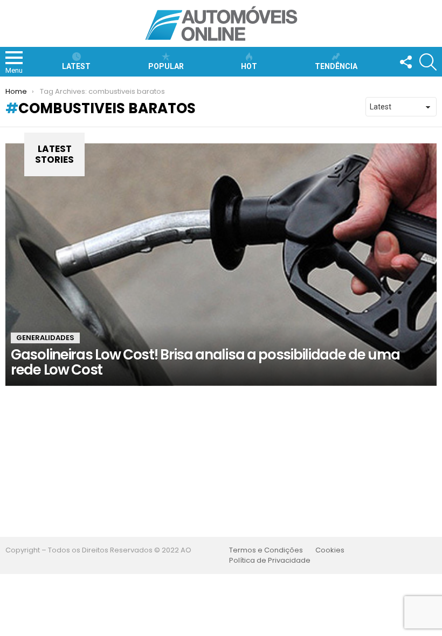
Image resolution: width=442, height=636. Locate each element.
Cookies (329, 550)
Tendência (336, 66)
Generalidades (45, 338)
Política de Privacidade (269, 560)
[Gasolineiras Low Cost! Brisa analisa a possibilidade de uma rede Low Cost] (221, 264)
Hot (249, 66)
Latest (76, 66)
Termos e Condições (266, 550)
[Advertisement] (221, 461)
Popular (166, 66)
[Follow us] (405, 62)
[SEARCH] (428, 62)
